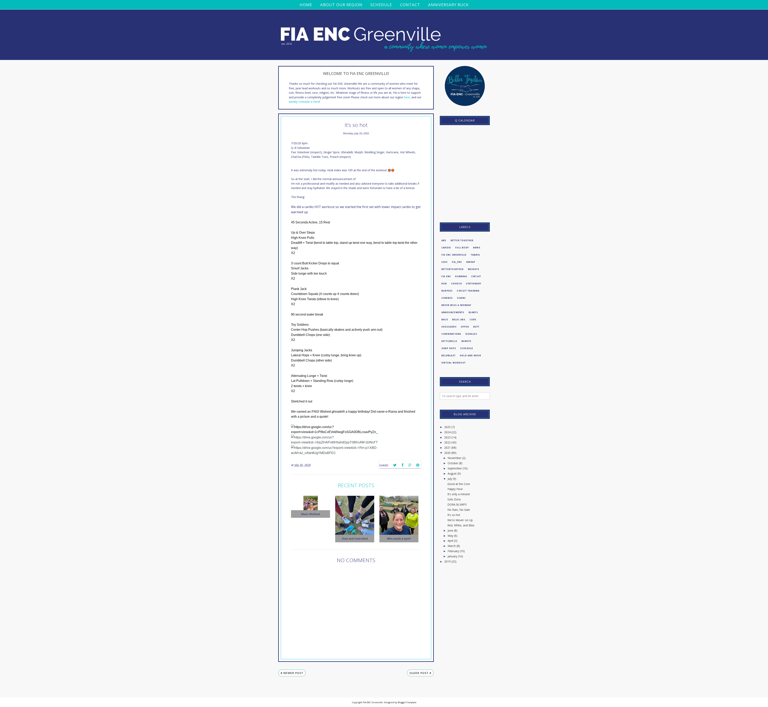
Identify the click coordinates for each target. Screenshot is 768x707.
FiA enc (446, 276)
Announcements (452, 312)
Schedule (466, 348)
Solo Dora (454, 499)
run (444, 284)
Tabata (475, 255)
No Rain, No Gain (458, 510)
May (450, 536)
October (453, 463)
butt (476, 327)
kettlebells (449, 341)
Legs (444, 262)
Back (444, 320)
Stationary (473, 284)
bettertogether (452, 269)
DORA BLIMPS (457, 504)
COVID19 (456, 284)
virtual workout (453, 363)
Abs (443, 240)
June (450, 530)
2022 (447, 442)
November (454, 458)
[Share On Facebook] (402, 465)
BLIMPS (473, 312)
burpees (447, 291)
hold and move (470, 355)
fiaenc (461, 298)
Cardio (446, 248)
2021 (447, 447)
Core (473, 320)
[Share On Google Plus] (410, 465)
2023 (447, 437)
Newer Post (293, 673)
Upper (465, 327)
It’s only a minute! (458, 494)
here (407, 97)
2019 (447, 561)
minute (466, 341)
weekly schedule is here (304, 102)
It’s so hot (453, 515)
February (453, 551)
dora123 (471, 334)
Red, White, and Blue (460, 525)
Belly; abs (458, 320)
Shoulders (449, 327)
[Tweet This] (395, 465)
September (455, 468)
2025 (447, 427)
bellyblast (448, 355)
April (450, 541)
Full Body (462, 248)
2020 (447, 453)
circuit (476, 276)
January (452, 556)
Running (461, 276)
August (452, 473)
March (452, 546)
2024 (447, 432)
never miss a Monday (456, 305)
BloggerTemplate (407, 702)
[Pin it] (417, 465)
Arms (476, 248)
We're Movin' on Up (460, 520)
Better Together (462, 240)
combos (447, 298)
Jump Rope (448, 348)
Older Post (419, 673)
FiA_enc (457, 262)
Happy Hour (455, 489)
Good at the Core (458, 484)
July (450, 479)
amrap (470, 262)
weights (473, 269)
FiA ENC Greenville (454, 255)
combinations (451, 334)
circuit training (468, 291)
